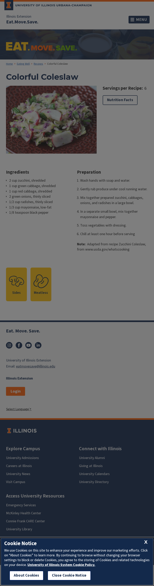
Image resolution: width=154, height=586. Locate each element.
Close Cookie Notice (69, 575)
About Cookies (26, 575)
